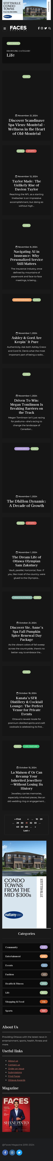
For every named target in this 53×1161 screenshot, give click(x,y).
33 (35, 823)
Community (22, 449)
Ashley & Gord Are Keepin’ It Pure (27, 339)
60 (26, 827)
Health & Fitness (22, 597)
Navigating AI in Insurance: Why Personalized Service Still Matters (26, 257)
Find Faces (14, 1076)
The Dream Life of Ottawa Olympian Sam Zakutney (26, 561)
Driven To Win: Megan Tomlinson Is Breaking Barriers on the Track (26, 406)
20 (41, 819)
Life (26, 76)
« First (17, 819)
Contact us (14, 1064)
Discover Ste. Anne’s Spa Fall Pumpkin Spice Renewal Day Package (26, 633)
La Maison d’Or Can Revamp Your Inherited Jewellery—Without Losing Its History (26, 780)
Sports (31, 151)
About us (13, 1060)
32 (31, 823)
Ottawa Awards (16, 1080)
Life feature (31, 746)
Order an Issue (16, 1068)
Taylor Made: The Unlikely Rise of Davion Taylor (26, 185)
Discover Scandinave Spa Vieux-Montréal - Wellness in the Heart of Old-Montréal (26, 127)
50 (22, 827)
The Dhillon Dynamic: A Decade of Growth (26, 503)
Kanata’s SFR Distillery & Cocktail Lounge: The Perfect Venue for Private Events (26, 705)
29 (17, 823)
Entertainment (22, 300)
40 (17, 827)
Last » (26, 830)
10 (37, 819)
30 (22, 823)
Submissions (15, 1072)
